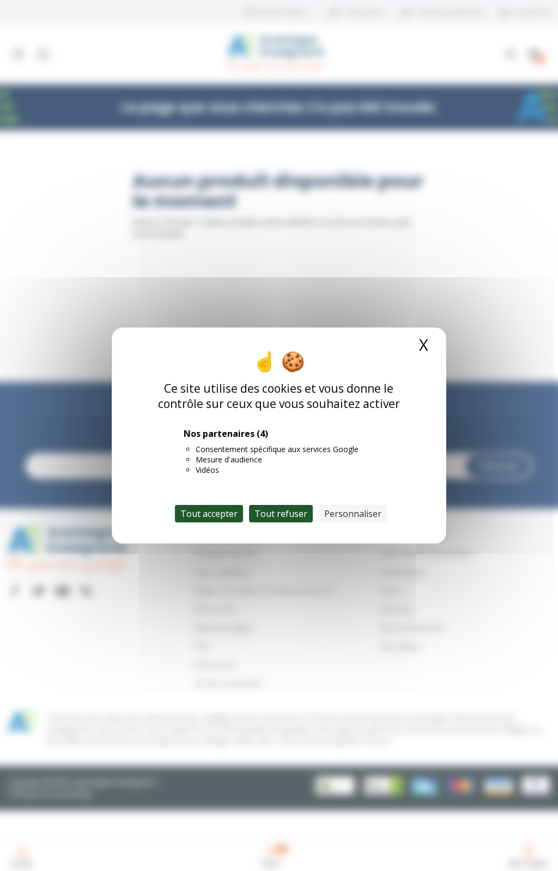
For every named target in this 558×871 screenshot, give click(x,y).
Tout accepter (209, 514)
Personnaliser (352, 514)
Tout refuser (280, 514)
